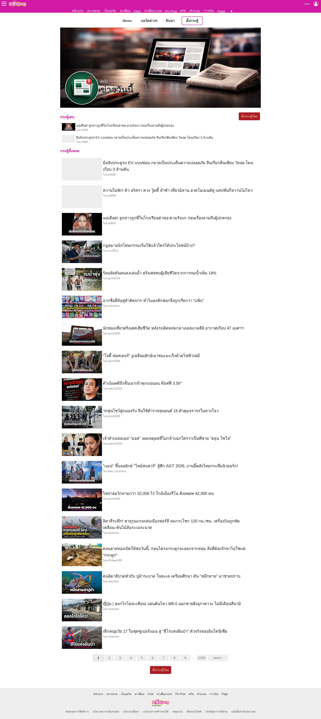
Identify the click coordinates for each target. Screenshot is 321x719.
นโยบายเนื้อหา (131, 711)
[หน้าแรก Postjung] (17, 3)
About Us (178, 711)
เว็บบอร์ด (110, 11)
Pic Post (171, 11)
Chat (137, 11)
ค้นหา (170, 21)
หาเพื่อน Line (153, 11)
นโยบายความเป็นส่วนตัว (106, 711)
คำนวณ (195, 11)
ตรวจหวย (93, 11)
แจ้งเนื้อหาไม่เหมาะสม (243, 711)
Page (221, 11)
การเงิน (209, 11)
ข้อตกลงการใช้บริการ (77, 711)
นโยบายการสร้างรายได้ (156, 711)
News (127, 21)
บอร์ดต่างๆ (149, 21)
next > (217, 658)
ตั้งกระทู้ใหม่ (249, 116)
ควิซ (183, 11)
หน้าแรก (77, 11)
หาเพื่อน (125, 11)
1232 (201, 658)
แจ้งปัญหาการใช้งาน (216, 711)
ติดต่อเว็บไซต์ (194, 711)
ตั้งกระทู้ (192, 21)
